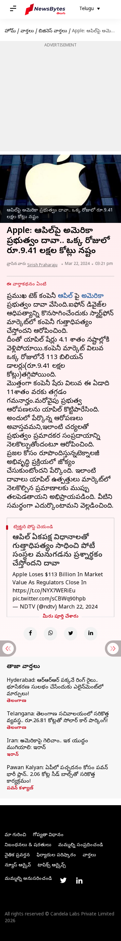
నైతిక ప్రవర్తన (17, 855)
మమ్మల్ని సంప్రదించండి (80, 845)
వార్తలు (27, 31)
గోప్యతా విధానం (48, 835)
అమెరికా (92, 296)
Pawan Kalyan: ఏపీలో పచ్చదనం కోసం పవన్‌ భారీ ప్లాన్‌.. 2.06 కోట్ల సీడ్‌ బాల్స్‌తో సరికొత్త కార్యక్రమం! (57, 775)
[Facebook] (30, 633)
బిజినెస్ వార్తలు (53, 31)
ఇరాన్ (12, 755)
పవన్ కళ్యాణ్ (20, 789)
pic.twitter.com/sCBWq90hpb (49, 599)
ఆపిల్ (65, 296)
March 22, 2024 (77, 607)
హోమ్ (10, 31)
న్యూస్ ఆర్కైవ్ (18, 865)
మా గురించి (15, 835)
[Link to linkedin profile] (79, 880)
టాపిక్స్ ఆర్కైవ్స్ (52, 865)
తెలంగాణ (16, 701)
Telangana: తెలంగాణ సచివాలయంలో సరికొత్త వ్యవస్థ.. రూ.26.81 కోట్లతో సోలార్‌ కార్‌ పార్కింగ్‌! (58, 717)
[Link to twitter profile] (63, 880)
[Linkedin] (90, 633)
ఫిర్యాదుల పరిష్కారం (56, 855)
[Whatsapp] (50, 633)
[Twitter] (70, 633)
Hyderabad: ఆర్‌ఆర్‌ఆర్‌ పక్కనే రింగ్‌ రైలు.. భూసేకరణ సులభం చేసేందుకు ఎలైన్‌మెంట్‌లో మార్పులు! (55, 687)
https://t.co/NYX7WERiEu (43, 591)
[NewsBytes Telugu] (45, 9)
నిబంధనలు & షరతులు (28, 845)
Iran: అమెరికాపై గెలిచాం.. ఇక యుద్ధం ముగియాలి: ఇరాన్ (47, 744)
